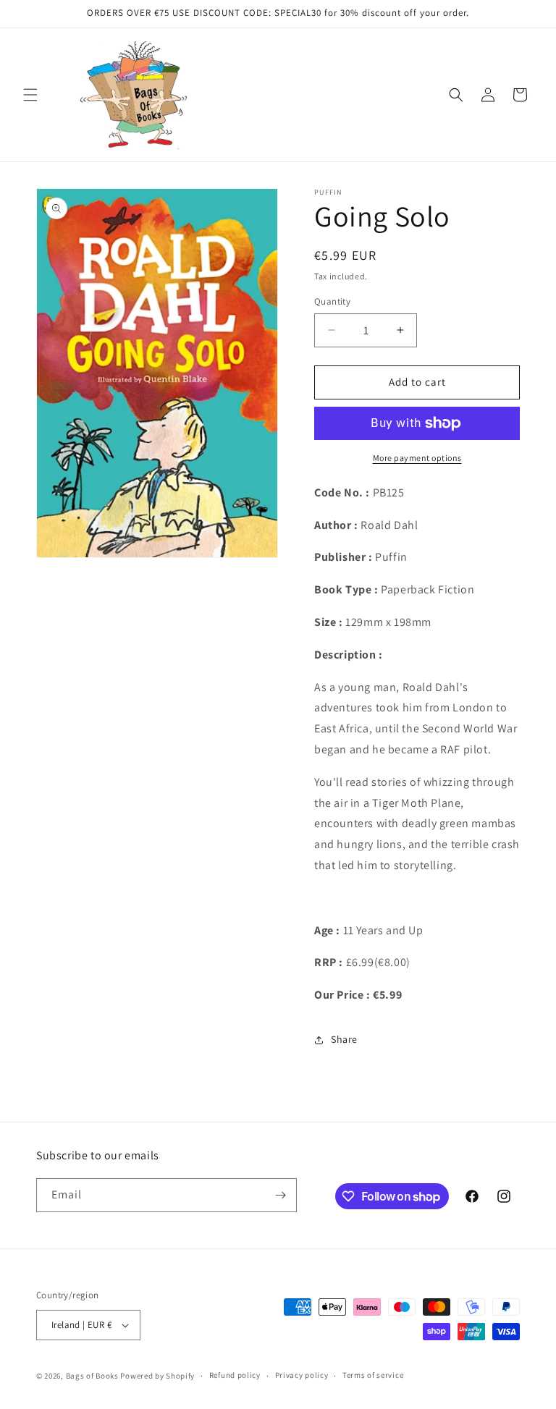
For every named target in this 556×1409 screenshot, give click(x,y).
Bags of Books (92, 1376)
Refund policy (235, 1375)
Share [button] (344, 1039)
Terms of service (372, 1375)
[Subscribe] (280, 1195)
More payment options (417, 457)
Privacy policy (302, 1375)
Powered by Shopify (157, 1376)
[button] (30, 95)
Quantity (332, 301)
